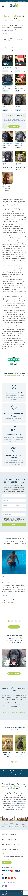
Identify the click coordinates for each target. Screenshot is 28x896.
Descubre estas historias (18, 805)
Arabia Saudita (9, 602)
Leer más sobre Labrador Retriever (14, 712)
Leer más (4, 595)
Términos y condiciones (7, 891)
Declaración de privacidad (20, 891)
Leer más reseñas (14, 627)
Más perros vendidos (14, 673)
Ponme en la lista (14, 126)
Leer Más (4, 33)
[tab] (9, 621)
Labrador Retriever (10, 695)
